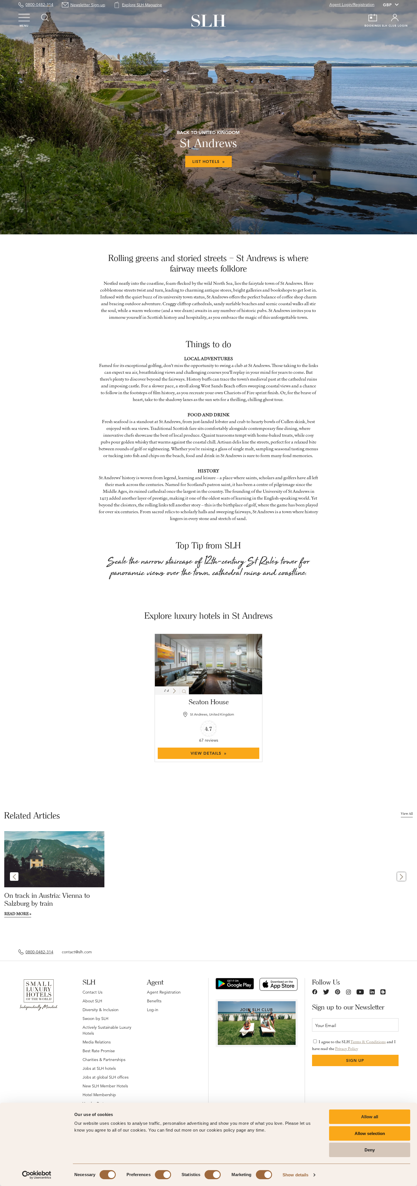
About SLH (92, 1000)
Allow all (369, 1116)
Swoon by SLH (95, 1018)
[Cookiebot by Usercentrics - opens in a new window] (37, 1175)
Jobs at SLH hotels (99, 1068)
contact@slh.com (77, 951)
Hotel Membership (99, 1094)
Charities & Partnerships (104, 1059)
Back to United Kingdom (208, 132)
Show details (295, 1174)
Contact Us (92, 992)
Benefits (154, 1000)
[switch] (163, 1174)
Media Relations (97, 1042)
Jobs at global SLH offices (106, 1077)
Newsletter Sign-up (87, 4)
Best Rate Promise (99, 1050)
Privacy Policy (346, 1048)
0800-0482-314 (39, 4)
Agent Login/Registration (351, 4)
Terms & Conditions (368, 1042)
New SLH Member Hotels (105, 1086)
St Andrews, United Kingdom (212, 714)
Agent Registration (164, 992)
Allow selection (370, 1133)
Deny (370, 1149)
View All (407, 813)
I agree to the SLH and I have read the (354, 1045)
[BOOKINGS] (372, 17)
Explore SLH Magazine (142, 4)
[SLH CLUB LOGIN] (395, 17)
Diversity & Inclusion (101, 1009)
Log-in (152, 1009)
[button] (174, 691)
